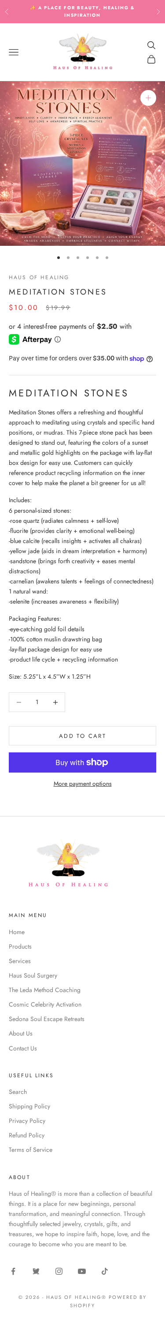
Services (20, 961)
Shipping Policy (29, 1106)
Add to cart (82, 736)
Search (18, 1091)
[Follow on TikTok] (104, 1271)
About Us (21, 1033)
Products (20, 946)
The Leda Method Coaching (45, 989)
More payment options (83, 783)
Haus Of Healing (39, 277)
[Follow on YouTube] (81, 1271)
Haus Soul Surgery (33, 975)
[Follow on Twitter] (36, 1271)
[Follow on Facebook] (13, 1271)
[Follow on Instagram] (59, 1271)
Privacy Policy (27, 1120)
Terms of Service (30, 1149)
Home (17, 932)
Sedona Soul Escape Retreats (46, 1018)
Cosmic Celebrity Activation (45, 1004)
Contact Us (23, 1048)
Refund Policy (26, 1135)
